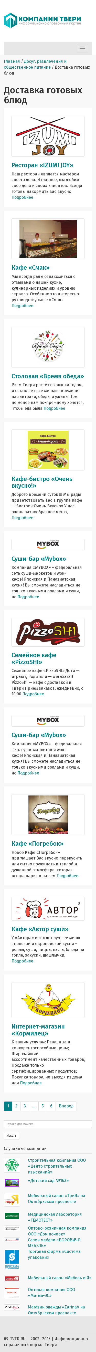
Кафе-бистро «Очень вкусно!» (42, 482)
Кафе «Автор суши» (40, 929)
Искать (11, 1135)
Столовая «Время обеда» (48, 376)
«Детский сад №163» (48, 1180)
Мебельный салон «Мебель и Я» (59, 1277)
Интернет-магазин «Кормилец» (38, 1030)
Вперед (66, 1106)
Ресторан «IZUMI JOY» (42, 165)
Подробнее (22, 197)
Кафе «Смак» (31, 267)
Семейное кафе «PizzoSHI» (34, 658)
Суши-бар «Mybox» (39, 558)
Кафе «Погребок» (37, 843)
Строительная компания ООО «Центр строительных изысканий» (57, 1166)
